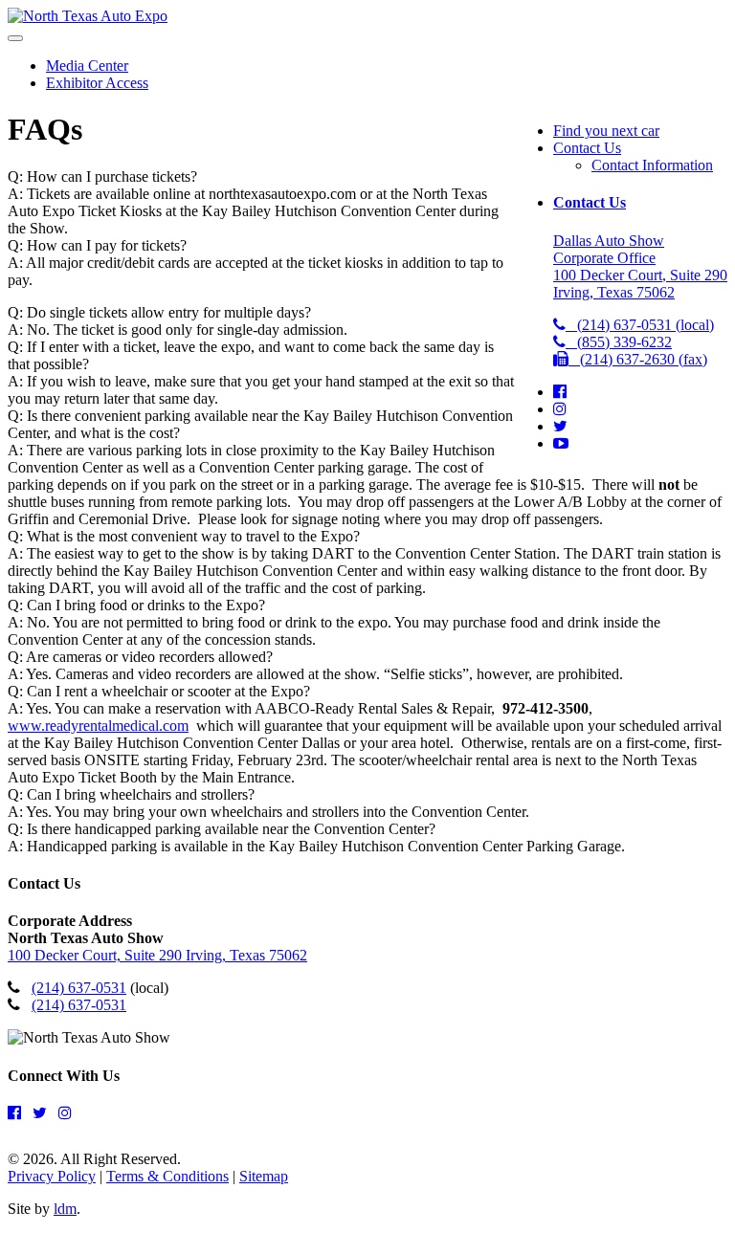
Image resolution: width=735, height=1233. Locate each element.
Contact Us (587, 148)
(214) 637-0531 (79, 988)
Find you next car (606, 130)
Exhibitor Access (97, 83)
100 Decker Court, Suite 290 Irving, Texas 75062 (157, 955)
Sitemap (263, 1176)
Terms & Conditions (167, 1176)
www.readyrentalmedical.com (98, 725)
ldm (65, 1208)
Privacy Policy (52, 1176)
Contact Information (652, 165)
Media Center (87, 65)
